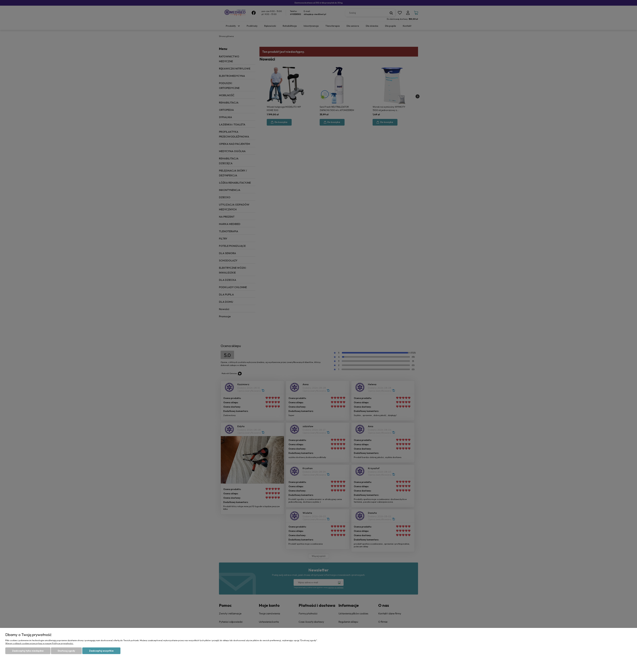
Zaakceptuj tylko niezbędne (28, 650)
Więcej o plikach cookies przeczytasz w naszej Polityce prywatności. (39, 643)
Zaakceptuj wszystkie (101, 650)
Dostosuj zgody (66, 650)
